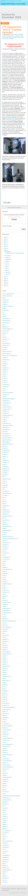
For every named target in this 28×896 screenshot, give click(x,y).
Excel (3, 483)
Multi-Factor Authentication (8, 620)
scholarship (5, 734)
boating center (5, 345)
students (4, 781)
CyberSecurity (5, 423)
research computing (6, 725)
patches (4, 668)
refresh (4, 719)
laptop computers (12, 37)
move (3, 614)
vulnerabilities (5, 855)
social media (5, 758)
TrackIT (4, 814)
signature (4, 752)
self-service (5, 740)
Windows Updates (6, 869)
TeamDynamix (5, 797)
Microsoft (4, 600)
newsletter (4, 639)
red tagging (4, 717)
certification (5, 367)
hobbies (4, 528)
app (3, 324)
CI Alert (4, 376)
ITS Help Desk (5, 557)
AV (3, 335)
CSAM (3, 421)
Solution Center (20, 37)
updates (4, 824)
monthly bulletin (5, 612)
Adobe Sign (5, 310)
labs (3, 565)
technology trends (6, 799)
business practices (6, 351)
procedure (4, 699)
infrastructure (5, 37)
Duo (3, 458)
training (6, 38)
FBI (3, 489)
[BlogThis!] (5, 202)
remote (4, 721)
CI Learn (4, 382)
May (6, 266)
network (4, 631)
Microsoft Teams (6, 602)
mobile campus (5, 608)
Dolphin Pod (5, 452)
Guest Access (5, 520)
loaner (3, 586)
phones (4, 682)
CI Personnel (5, 384)
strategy (4, 779)
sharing (4, 748)
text (3, 806)
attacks (4, 333)
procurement (5, 703)
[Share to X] (7, 202)
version (4, 836)
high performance (6, 526)
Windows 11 (5, 867)
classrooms (5, 394)
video (3, 839)
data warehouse (5, 435)
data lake (4, 431)
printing (4, 693)
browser (4, 349)
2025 (5, 237)
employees (17, 35)
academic (4, 304)
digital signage (5, 442)
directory (4, 446)
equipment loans (6, 479)
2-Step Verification (6, 295)
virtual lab (4, 843)
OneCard (4, 647)
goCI (3, 507)
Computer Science (11, 118)
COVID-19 (4, 417)
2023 (5, 241)
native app (4, 629)
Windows (4, 865)
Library (3, 575)
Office (3, 643)
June (6, 264)
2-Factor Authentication (7, 293)
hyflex (3, 534)
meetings (4, 596)
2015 (5, 280)
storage (4, 775)
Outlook (4, 660)
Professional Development (8, 707)
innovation (4, 544)
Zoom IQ (4, 882)
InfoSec (4, 540)
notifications (5, 641)
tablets (3, 789)
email (3, 464)
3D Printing (4, 300)
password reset (5, 666)
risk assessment (6, 729)
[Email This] (4, 202)
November (7, 255)
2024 (5, 239)
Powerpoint (4, 690)
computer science (6, 409)
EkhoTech (4, 462)
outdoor (4, 658)
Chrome (4, 374)
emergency (4, 466)
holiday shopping (6, 530)
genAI (3, 503)
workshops (11, 38)
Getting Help (5, 505)
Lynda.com (4, 590)
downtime (4, 454)
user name (4, 832)
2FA (3, 298)
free (3, 499)
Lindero (4, 579)
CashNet (4, 363)
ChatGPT (4, 370)
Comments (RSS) (5, 890)
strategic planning (6, 777)
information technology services (9, 538)
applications (5, 326)
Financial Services (6, 493)
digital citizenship (6, 439)
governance (5, 514)
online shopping (5, 651)
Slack (3, 756)
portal (3, 688)
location (4, 588)
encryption (4, 472)
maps (3, 594)
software (4, 762)
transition (4, 818)
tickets (3, 810)
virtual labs (4, 845)
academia (4, 302)
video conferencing (6, 841)
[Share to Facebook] (8, 202)
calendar (4, 357)
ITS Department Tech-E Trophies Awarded (12, 29)
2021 (5, 244)
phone (3, 678)
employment (5, 470)
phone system (5, 680)
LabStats (4, 567)
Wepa (3, 863)
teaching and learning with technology (10, 795)
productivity (5, 705)
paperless (4, 664)
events (21, 35)
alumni (3, 316)
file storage (4, 491)
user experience (6, 830)
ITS (3, 555)
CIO (3, 388)
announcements (6, 320)
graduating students (6, 516)
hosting (4, 532)
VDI (3, 834)
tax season (4, 791)
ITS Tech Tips (5, 559)
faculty (3, 487)
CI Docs (4, 378)
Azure (3, 341)
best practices (5, 343)
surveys (4, 785)
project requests (6, 709)
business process (6, 353)
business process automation (9, 355)
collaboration (5, 400)
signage (4, 750)
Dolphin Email (5, 450)
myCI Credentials (6, 627)
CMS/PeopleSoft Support (8, 398)
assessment (5, 330)
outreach (4, 662)
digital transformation (7, 444)
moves (3, 616)
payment (4, 670)
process (4, 701)
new (3, 633)
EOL (3, 476)
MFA (3, 598)
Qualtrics (4, 715)
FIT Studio (4, 495)
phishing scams (5, 676)
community (4, 405)
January (7, 274)
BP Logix (4, 347)
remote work (5, 723)
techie (9, 65)
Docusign (4, 448)
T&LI (3, 787)
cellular (4, 365)
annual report (5, 322)
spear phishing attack (7, 767)
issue (3, 551)
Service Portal (5, 746)
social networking (6, 760)
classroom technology (7, 392)
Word (3, 873)
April (6, 268)
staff (3, 38)
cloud (3, 396)
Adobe (3, 308)
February (7, 272)
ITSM (3, 561)
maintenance (5, 592)
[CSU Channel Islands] (11, 0)
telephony (4, 801)
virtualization (5, 847)
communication (5, 402)
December (7, 251)
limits (3, 577)
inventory (4, 548)
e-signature (4, 460)
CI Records (4, 386)
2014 (5, 282)
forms (3, 497)
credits (3, 419)
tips (3, 812)
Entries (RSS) (23, 888)
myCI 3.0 (4, 625)
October (7, 257)
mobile (3, 606)
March (6, 270)
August (7, 261)
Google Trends (5, 512)
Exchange (4, 485)
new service (5, 635)
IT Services (5, 553)
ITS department (11, 53)
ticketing (4, 808)
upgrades (4, 828)
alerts (3, 314)
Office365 (4, 645)
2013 (5, 283)
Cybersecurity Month (7, 425)
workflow (4, 876)
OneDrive (4, 649)
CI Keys (4, 380)
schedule (4, 732)
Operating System (6, 653)
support (4, 783)
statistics (4, 773)
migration (4, 604)
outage (3, 655)
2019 (5, 248)
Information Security (7, 536)
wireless (4, 871)
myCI (3, 623)
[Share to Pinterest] (10, 202)
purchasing (4, 713)
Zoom (3, 880)
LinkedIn (4, 581)
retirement (4, 727)
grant (3, 518)
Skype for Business (6, 754)
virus (3, 849)
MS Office (4, 618)
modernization (5, 610)
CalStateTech (5, 359)
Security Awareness (6, 738)
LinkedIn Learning (6, 583)
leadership (4, 573)
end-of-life (4, 474)
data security (5, 433)
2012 (5, 285)
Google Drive (5, 509)
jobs (3, 563)
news (3, 637)
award (3, 35)
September (7, 259)
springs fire (4, 769)
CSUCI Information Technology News (9, 888)
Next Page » (18, 207)
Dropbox (4, 456)
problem (4, 697)
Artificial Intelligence (7, 328)
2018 (5, 250)
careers (4, 361)
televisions (4, 804)
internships (4, 546)
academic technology (18, 34)
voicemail (4, 851)
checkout (4, 372)
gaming (4, 501)
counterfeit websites (6, 415)
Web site (4, 861)
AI (2, 312)
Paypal (4, 672)
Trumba (4, 820)
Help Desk (4, 524)
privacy (4, 695)
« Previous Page (10, 207)
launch (3, 571)
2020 (5, 246)
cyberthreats (5, 427)
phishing (4, 674)
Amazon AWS (5, 318)
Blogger (18, 888)
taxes (3, 793)
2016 (5, 278)
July (6, 263)
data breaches (5, 429)
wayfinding (4, 857)
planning (4, 684)
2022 (5, 242)
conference (4, 411)
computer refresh (6, 407)
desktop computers (9, 35)
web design (4, 859)
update (3, 822)
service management (7, 744)
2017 (5, 276)
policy (3, 686)
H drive (4, 522)
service (4, 742)
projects (4, 711)
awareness (4, 339)
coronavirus (5, 413)
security (4, 736)
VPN (3, 853)
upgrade (4, 826)
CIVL (3, 390)
